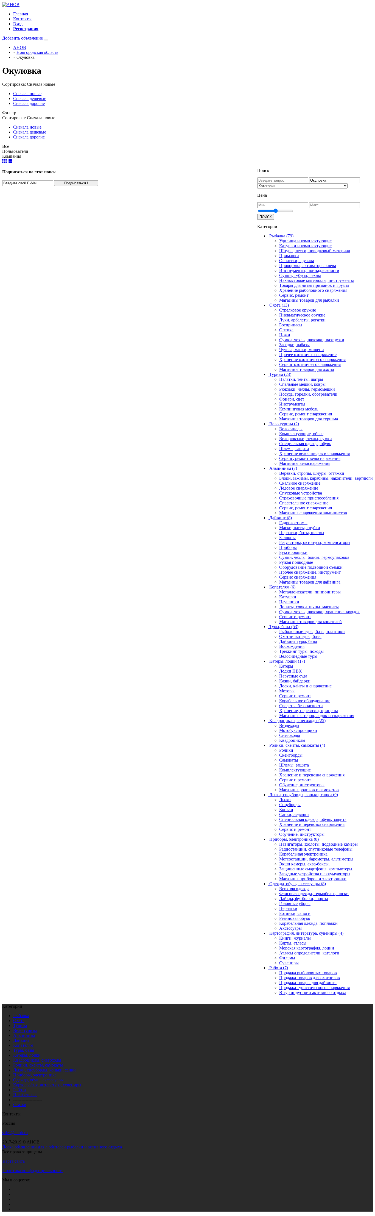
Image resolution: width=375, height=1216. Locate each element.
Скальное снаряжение (299, 483)
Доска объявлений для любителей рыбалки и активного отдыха (62, 1147)
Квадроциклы (292, 740)
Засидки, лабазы (294, 344)
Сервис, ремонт (294, 295)
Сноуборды (290, 804)
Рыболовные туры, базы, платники (312, 631)
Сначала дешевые (29, 98)
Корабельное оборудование (304, 700)
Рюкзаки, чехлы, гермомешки (307, 389)
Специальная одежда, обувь (305, 443)
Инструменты (292, 404)
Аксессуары (290, 928)
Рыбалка (21, 1015)
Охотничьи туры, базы (300, 636)
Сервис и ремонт (295, 616)
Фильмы (287, 958)
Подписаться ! (76, 183)
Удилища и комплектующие (305, 240)
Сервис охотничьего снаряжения (310, 364)
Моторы (287, 690)
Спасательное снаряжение (303, 503)
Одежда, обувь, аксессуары (38, 1080)
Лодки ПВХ (290, 671)
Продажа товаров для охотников (309, 977)
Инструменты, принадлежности (309, 270)
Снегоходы (289, 735)
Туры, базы (23, 1050)
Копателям (23, 1045)
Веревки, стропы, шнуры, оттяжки (311, 473)
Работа (19, 1089)
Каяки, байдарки (294, 681)
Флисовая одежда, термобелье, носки (314, 893)
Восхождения (291, 646)
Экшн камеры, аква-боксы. (304, 864)
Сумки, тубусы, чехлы (300, 275)
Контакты (22, 18)
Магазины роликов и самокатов (309, 789)
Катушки (287, 597)
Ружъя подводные (296, 562)
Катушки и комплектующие (305, 245)
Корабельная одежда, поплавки (308, 923)
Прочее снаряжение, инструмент (310, 572)
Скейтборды (291, 755)
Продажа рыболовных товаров (308, 972)
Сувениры (289, 962)
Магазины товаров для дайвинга (309, 582)
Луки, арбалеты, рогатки (302, 320)
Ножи (284, 334)
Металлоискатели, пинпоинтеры (310, 592)
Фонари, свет (291, 399)
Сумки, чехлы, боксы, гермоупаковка (314, 557)
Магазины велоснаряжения (304, 463)
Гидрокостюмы (293, 522)
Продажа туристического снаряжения (314, 987)
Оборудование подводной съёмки (311, 567)
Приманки (289, 255)
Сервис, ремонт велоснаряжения (309, 458)
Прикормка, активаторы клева (307, 265)
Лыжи (285, 799)
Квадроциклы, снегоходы (37, 1060)
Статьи (19, 1104)
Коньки (286, 809)
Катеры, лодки (27, 1055)
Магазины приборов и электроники (312, 878)
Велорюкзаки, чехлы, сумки (305, 438)
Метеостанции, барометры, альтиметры (316, 859)
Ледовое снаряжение (298, 488)
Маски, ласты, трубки (299, 527)
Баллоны (287, 537)
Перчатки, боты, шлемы (301, 532)
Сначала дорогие (29, 103)
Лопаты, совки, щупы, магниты (309, 606)
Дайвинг (21, 1040)
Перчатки (288, 908)
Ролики (286, 750)
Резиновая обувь (294, 918)
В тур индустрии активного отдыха (312, 992)
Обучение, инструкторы (301, 784)
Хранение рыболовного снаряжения (313, 290)
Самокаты (288, 760)
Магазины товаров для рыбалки (309, 300)
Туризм (20, 1025)
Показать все (25, 1094)
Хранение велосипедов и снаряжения (314, 453)
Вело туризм (25, 1030)
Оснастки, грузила (296, 260)
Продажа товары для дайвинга (308, 982)
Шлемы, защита (294, 448)
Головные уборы (294, 903)
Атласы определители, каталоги (309, 953)
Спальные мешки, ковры (302, 384)
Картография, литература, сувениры (47, 1084)
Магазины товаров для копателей (310, 621)
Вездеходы (289, 725)
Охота (18, 1020)
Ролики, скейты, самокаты (38, 1065)
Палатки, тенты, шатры (301, 379)
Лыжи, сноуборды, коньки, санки (44, 1070)
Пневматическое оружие (302, 315)
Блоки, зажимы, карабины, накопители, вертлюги (326, 478)
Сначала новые (27, 93)
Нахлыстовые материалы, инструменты (316, 280)
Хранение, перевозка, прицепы (308, 710)
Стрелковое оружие (297, 310)
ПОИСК (265, 217)
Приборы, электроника (35, 1075)
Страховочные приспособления (308, 498)
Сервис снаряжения (297, 577)
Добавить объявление (22, 38)
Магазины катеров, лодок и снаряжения (316, 715)
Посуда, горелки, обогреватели (308, 394)
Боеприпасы (290, 325)
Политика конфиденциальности (32, 1170)
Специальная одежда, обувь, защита (312, 819)
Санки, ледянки (294, 814)
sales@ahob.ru (15, 1132)
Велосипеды (291, 428)
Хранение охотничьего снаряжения (312, 359)
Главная (20, 14)
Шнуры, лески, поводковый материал (314, 250)
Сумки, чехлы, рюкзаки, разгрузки (311, 339)
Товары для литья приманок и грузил (314, 285)
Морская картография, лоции (306, 948)
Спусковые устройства (300, 493)
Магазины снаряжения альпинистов (313, 512)
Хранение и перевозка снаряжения (312, 775)
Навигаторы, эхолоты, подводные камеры (318, 844)
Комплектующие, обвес (301, 433)
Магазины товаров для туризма (308, 419)
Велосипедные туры (298, 656)
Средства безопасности (301, 705)
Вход (18, 23)
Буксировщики (293, 552)
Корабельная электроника (303, 854)
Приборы (288, 547)
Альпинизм (24, 1035)
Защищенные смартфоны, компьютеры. (316, 869)
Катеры (286, 666)
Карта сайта (13, 1161)
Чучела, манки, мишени (301, 349)
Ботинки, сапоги (294, 913)
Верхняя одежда (294, 888)
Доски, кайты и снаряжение (305, 686)
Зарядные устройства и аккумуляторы (314, 873)
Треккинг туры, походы (301, 651)
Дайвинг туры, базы (298, 641)
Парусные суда (293, 676)
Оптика (286, 329)
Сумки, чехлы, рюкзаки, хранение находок (319, 611)
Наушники (289, 601)
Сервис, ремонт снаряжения (305, 414)
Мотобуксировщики (298, 730)
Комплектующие (295, 770)
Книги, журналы (295, 938)
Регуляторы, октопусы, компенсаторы (314, 542)
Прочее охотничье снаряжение (308, 354)
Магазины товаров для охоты (306, 369)
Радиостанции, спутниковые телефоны (315, 849)
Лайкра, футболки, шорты (303, 898)
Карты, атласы (292, 943)
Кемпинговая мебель (298, 409)
